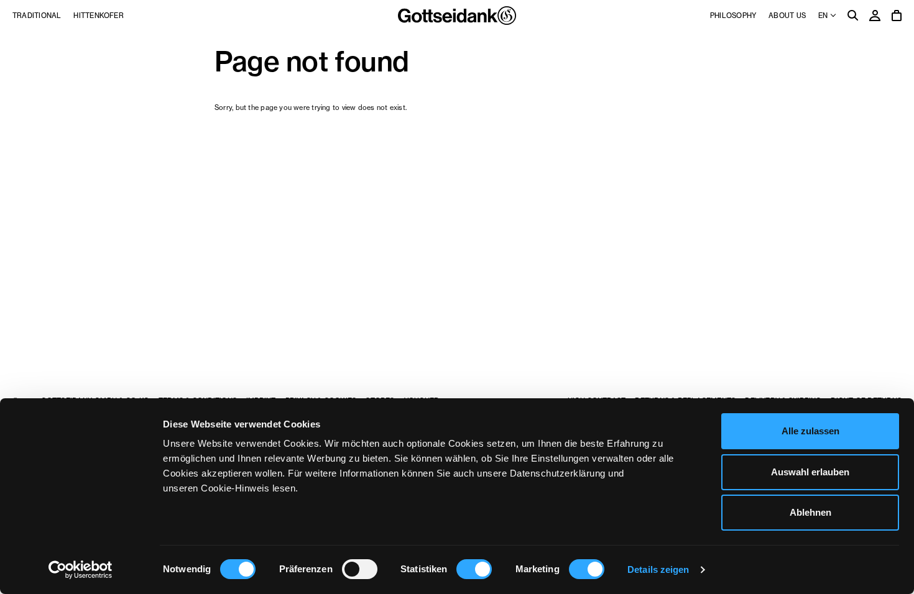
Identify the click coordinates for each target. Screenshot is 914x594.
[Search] (853, 16)
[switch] (359, 569)
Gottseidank (457, 15)
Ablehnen (810, 512)
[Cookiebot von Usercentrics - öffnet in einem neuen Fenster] (80, 569)
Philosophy (733, 15)
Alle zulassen (810, 431)
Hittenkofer (98, 15)
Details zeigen (658, 569)
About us (787, 15)
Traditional (36, 15)
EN (823, 15)
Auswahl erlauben (810, 472)
